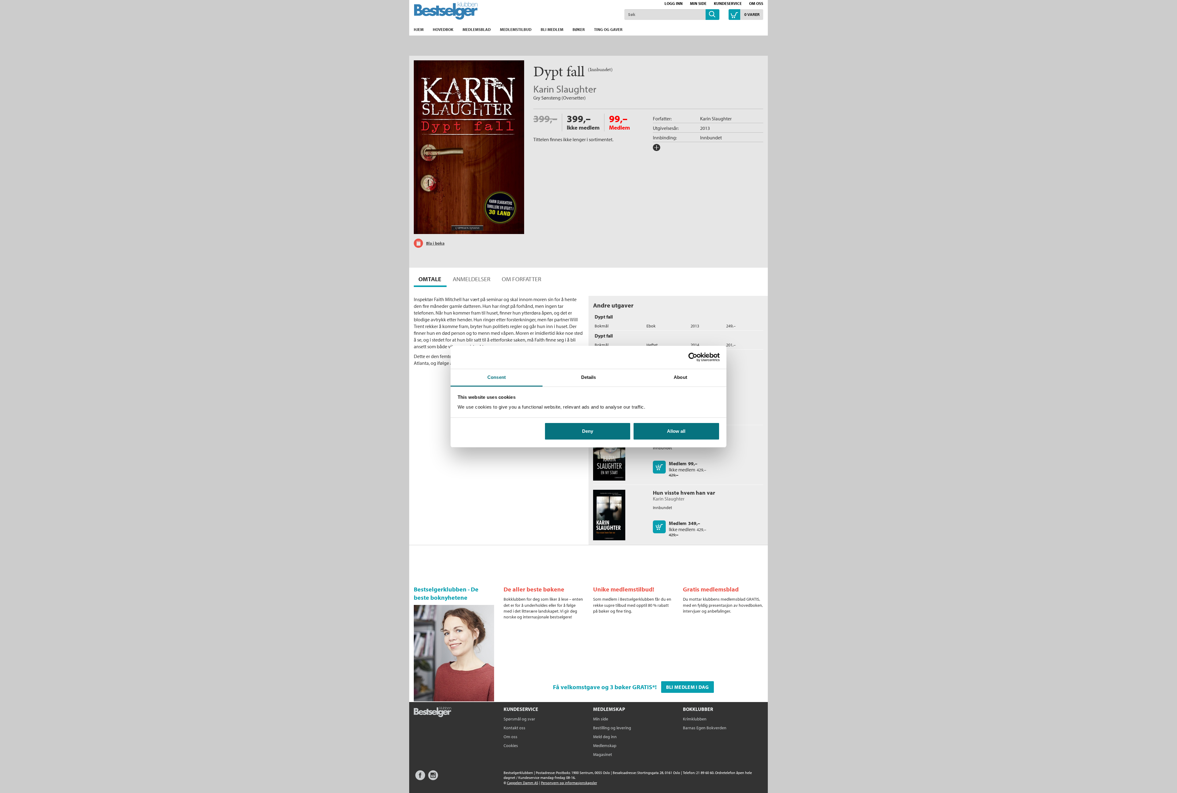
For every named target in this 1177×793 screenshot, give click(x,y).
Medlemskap (604, 745)
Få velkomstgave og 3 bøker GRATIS (602, 687)
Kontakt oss (514, 728)
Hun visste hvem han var (684, 492)
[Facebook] (420, 778)
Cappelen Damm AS (522, 782)
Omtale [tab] (429, 279)
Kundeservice (728, 3)
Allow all (676, 431)
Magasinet (602, 754)
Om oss (756, 3)
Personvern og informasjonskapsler (569, 782)
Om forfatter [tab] (521, 279)
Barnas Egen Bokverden (704, 728)
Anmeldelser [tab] (471, 279)
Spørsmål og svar (519, 719)
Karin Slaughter (564, 89)
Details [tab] (588, 377)
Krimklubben (695, 719)
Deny (587, 431)
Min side (698, 3)
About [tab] (680, 377)
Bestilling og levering (612, 728)
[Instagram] (433, 778)
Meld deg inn (605, 736)
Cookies (511, 745)
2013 (705, 128)
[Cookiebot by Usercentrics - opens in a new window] (693, 357)
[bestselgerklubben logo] (432, 712)
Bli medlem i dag (687, 687)
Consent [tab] (496, 377)
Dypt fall (604, 317)
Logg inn (674, 3)
